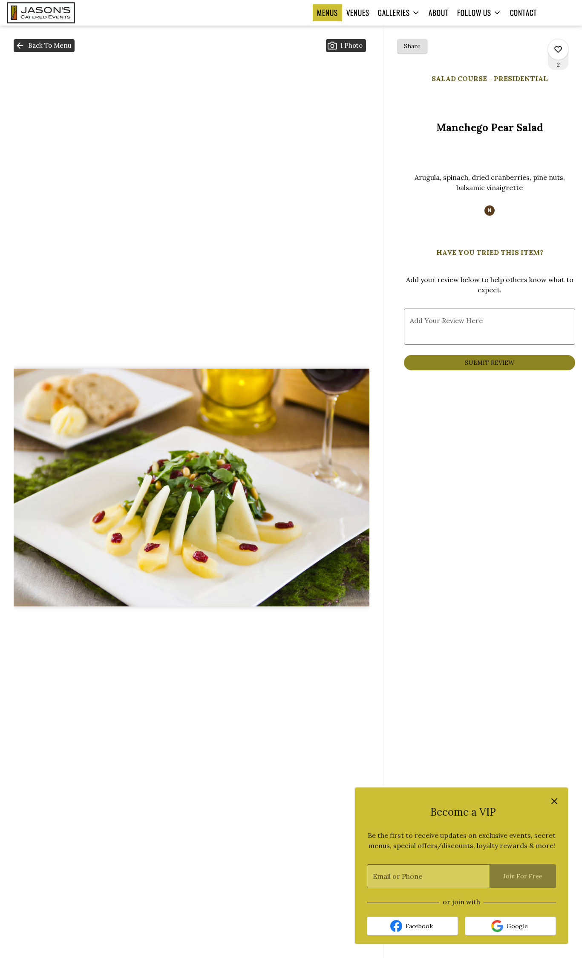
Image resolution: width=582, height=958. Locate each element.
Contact (523, 12)
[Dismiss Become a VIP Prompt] (554, 801)
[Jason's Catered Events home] (56, 12)
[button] (399, 12)
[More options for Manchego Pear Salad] (558, 49)
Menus (327, 12)
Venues (357, 12)
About (439, 12)
